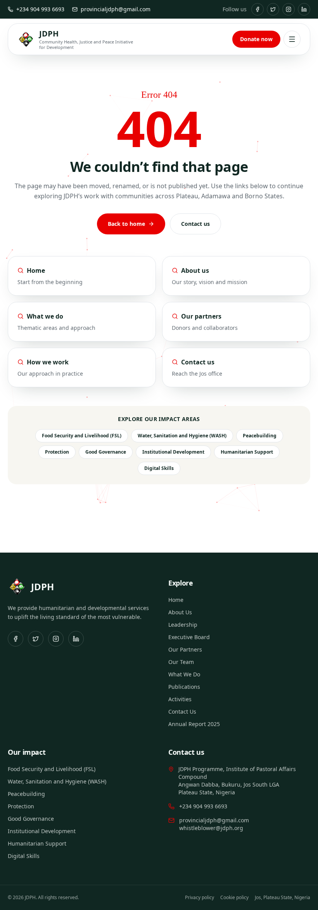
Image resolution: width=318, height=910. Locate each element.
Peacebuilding (260, 435)
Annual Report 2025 (194, 724)
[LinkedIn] (304, 9)
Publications (184, 686)
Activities (180, 699)
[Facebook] (257, 9)
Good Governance (105, 452)
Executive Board (189, 637)
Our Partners (185, 649)
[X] (273, 9)
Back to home (126, 223)
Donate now (256, 39)
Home (175, 599)
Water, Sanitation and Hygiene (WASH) (182, 435)
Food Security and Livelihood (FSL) (81, 435)
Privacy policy (199, 897)
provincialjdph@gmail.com (115, 9)
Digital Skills (159, 468)
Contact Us (182, 711)
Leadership (182, 624)
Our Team (181, 662)
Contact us (195, 223)
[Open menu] (292, 39)
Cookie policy (234, 897)
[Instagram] (288, 9)
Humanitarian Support (247, 452)
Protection (57, 452)
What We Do (184, 674)
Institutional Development (173, 452)
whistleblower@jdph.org (211, 828)
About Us (180, 612)
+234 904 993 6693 (40, 9)
